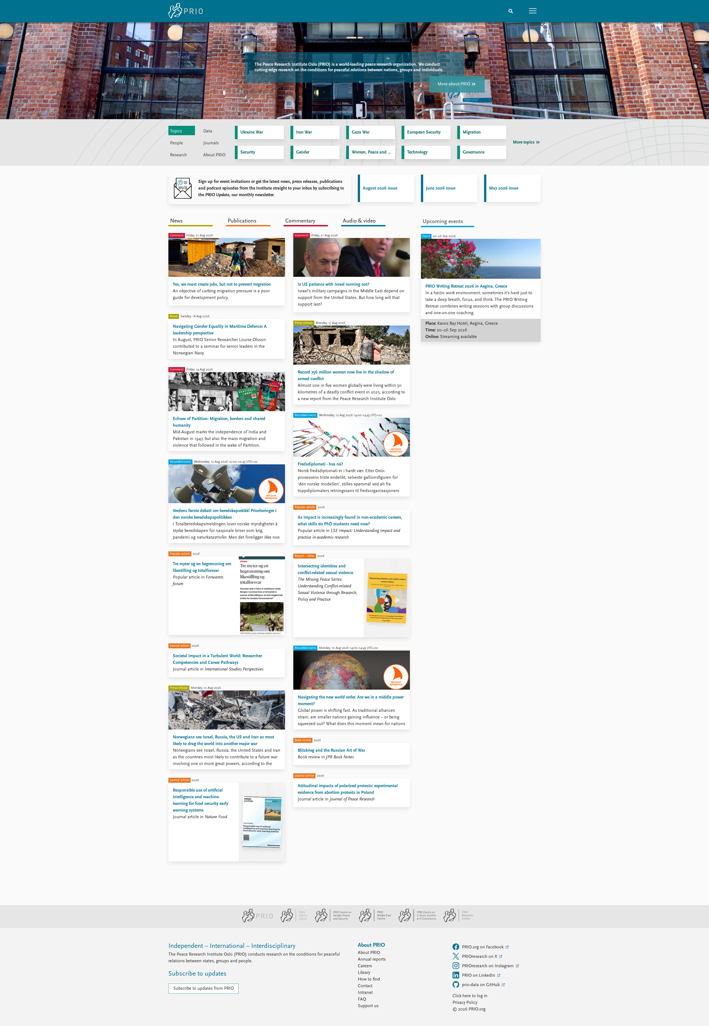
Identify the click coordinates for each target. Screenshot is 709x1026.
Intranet (365, 993)
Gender (302, 152)
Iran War (304, 132)
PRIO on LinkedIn (479, 975)
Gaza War (360, 132)
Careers (365, 966)
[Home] (185, 11)
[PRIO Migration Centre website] (455, 921)
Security (247, 152)
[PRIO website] (255, 921)
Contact (365, 986)
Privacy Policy (465, 1003)
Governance (473, 152)
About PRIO (369, 953)
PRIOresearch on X (480, 957)
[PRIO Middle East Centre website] (372, 921)
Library (364, 973)
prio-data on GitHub (481, 985)
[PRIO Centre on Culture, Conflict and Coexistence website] (415, 921)
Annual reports (372, 959)
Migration (472, 132)
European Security (424, 132)
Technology (417, 152)
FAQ (362, 999)
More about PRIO (454, 84)
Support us (368, 1006)
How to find (369, 979)
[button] (533, 11)
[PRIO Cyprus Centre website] (291, 921)
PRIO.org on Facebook (483, 947)
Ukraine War (251, 132)
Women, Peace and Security (373, 152)
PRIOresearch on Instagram (488, 966)
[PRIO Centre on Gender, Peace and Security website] (331, 921)
